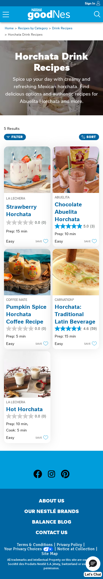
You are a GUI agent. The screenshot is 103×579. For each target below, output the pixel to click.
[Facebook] (40, 475)
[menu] (6, 15)
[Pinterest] (65, 475)
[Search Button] (97, 14)
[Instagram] (54, 475)
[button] (40, 241)
